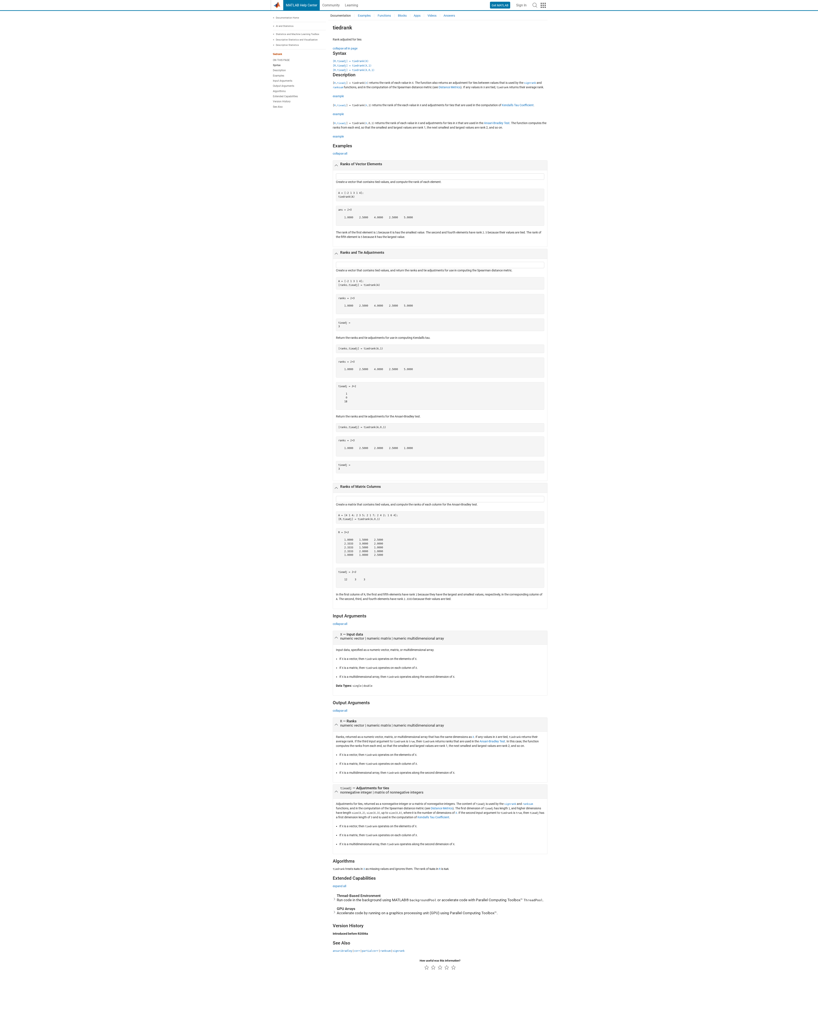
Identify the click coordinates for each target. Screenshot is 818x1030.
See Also (278, 106)
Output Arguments (283, 85)
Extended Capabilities (285, 96)
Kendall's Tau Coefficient (518, 105)
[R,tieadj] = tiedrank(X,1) (352, 65)
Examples (278, 75)
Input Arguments (282, 80)
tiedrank (277, 54)
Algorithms (279, 91)
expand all (339, 886)
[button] (535, 5)
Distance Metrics (450, 87)
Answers (449, 15)
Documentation (340, 15)
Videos (432, 15)
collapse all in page (345, 48)
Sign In (521, 5)
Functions (384, 15)
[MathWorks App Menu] (543, 5)
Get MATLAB (500, 5)
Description (279, 70)
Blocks (402, 15)
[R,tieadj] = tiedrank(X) (351, 61)
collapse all (340, 153)
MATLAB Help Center (301, 5)
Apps (417, 15)
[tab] (440, 165)
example (338, 96)
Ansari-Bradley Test (497, 123)
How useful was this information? (440, 960)
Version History (282, 101)
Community (331, 5)
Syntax (277, 65)
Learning (351, 5)
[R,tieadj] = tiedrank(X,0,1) (353, 70)
